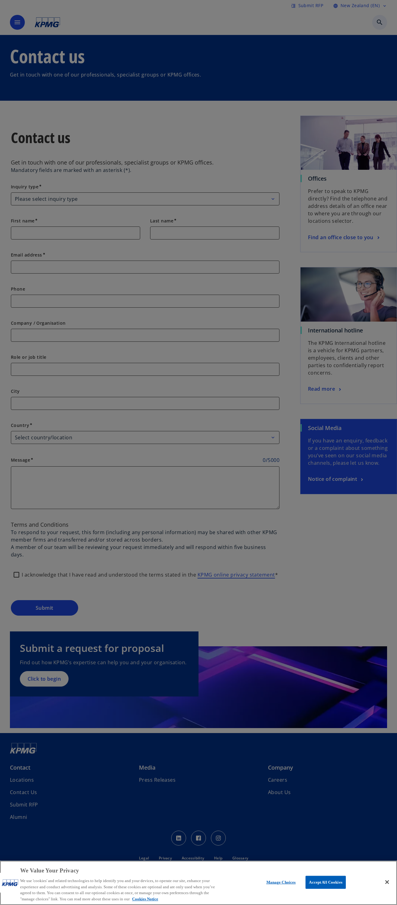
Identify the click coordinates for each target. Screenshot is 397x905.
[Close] (387, 882)
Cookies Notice (145, 898)
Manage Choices (281, 882)
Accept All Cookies (325, 882)
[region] (198, 883)
